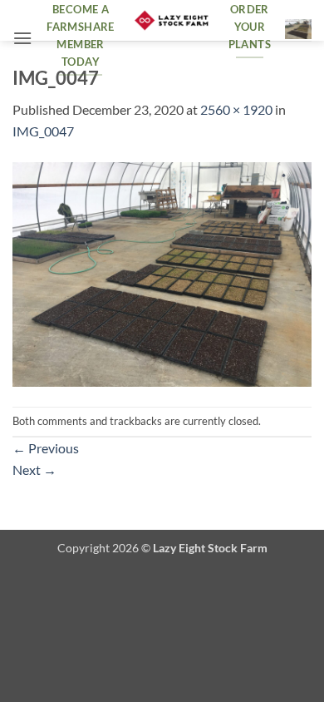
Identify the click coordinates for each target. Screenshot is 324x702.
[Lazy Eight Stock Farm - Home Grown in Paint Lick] (172, 20)
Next (34, 469)
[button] (22, 37)
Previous (45, 448)
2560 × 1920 (236, 109)
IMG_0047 (43, 131)
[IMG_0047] (162, 272)
